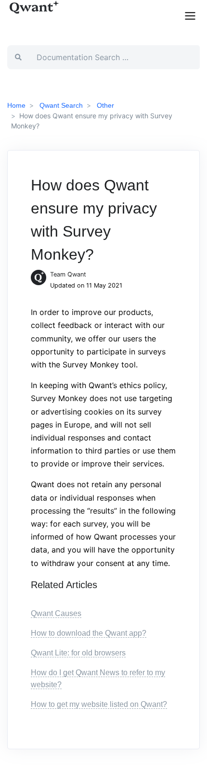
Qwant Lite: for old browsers (78, 653)
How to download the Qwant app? (88, 633)
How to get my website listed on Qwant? (99, 704)
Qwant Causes (56, 613)
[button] (190, 15)
